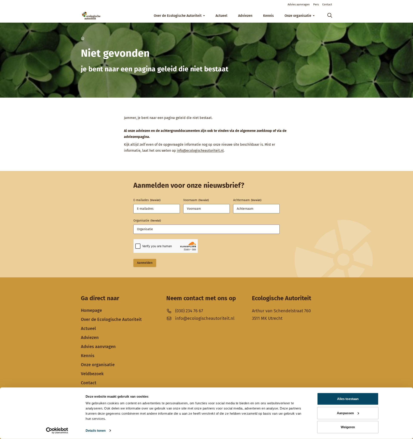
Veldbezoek (92, 373)
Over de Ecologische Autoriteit (111, 319)
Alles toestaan (348, 399)
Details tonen (96, 430)
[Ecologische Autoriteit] (91, 15)
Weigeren (348, 427)
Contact (88, 382)
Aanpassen (345, 413)
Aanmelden (145, 263)
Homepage (91, 310)
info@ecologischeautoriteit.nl (200, 150)
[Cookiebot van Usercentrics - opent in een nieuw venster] (57, 430)
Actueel (88, 328)
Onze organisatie (98, 364)
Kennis (87, 355)
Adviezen (90, 337)
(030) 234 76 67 (189, 310)
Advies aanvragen (98, 346)
